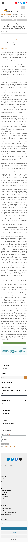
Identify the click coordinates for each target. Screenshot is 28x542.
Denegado (14, 532)
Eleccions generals (7, 343)
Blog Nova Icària (8, 14)
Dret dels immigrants (5, 488)
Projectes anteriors (6, 397)
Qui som (3, 470)
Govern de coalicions (16, 343)
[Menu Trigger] (3, 2)
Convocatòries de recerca (14, 423)
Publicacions (3, 474)
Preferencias (14, 536)
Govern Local (5, 393)
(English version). (4, 48)
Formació (4, 420)
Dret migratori (5, 403)
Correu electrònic (5, 434)
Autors (2, 19)
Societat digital (14, 400)
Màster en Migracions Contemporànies (8, 512)
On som (2, 478)
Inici (2, 469)
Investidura (23, 343)
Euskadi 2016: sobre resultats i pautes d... (22, 351)
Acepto (14, 529)
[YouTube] (16, 3)
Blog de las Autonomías (6, 514)
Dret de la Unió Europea (14, 407)
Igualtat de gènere (6, 410)
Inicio (2, 14)
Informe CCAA (4, 500)
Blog (6, 19)
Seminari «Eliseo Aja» (7, 417)
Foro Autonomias (4, 516)
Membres (3, 472)
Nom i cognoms (4, 439)
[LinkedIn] (18, 3)
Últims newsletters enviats (6, 508)
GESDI (2, 510)
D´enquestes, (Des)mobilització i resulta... (13, 351)
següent (24, 19)
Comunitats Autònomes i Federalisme (14, 390)
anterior (19, 19)
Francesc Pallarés (12, 19)
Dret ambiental (6, 413)
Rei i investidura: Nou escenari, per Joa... (5, 351)
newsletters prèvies (10, 446)
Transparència (4, 476)
